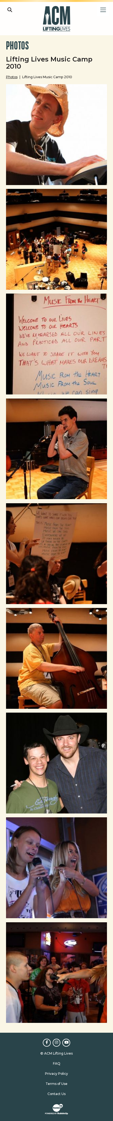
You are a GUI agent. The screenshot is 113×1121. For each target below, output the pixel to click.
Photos (12, 77)
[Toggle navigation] (103, 10)
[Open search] (10, 10)
